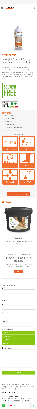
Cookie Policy (26, 400)
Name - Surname (9, 288)
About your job (8, 329)
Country (5, 321)
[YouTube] (11, 405)
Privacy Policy (17, 400)
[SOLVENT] (10, 91)
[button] (2, 8)
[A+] (10, 104)
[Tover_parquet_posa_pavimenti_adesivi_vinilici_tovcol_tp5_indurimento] (10, 177)
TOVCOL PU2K (20, 238)
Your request (8, 348)
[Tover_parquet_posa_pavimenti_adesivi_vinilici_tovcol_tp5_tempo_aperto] (10, 160)
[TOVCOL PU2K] (20, 219)
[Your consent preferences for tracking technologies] (34, 406)
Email (6, 304)
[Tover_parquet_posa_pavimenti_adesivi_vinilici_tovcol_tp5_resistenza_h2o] (27, 144)
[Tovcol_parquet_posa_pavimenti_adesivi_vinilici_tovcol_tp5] (18, 35)
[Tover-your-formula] (10, 8)
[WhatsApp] (14, 405)
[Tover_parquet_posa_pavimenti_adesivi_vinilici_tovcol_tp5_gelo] (27, 177)
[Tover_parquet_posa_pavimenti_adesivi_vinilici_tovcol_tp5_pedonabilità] (27, 160)
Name (3, 294)
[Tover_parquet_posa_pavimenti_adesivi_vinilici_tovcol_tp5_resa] (10, 144)
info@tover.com (17, 389)
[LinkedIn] (7, 405)
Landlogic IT (7, 400)
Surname (4, 300)
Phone (4, 313)
